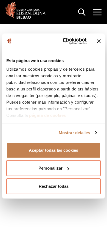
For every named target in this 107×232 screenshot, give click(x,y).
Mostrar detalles (74, 132)
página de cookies (47, 115)
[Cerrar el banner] (99, 41)
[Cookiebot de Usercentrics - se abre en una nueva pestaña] (65, 41)
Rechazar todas (54, 186)
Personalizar (50, 168)
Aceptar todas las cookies (53, 150)
